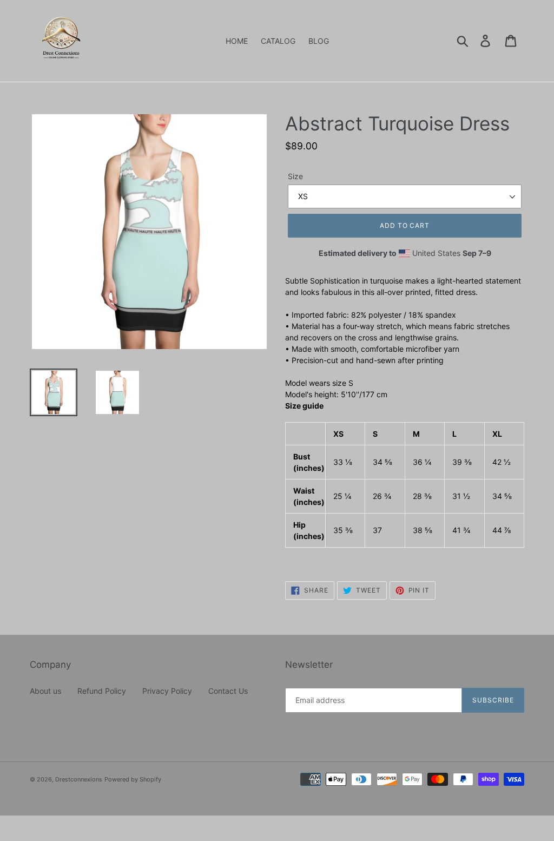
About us (45, 690)
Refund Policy (101, 690)
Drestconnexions (78, 779)
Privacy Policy (167, 690)
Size (295, 176)
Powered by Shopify (132, 779)
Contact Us (228, 690)
